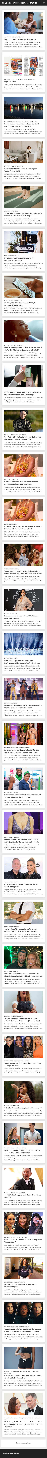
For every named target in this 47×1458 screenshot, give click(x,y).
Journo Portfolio (14, 1453)
